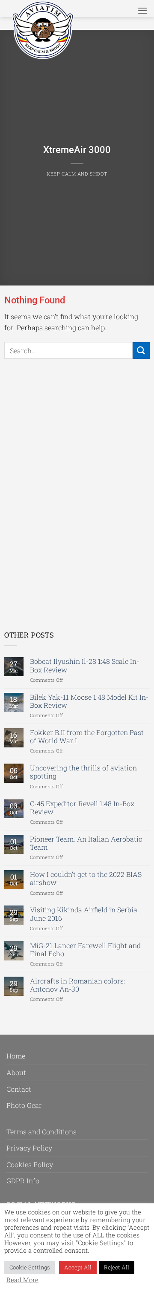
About (16, 1072)
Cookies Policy (29, 1164)
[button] (142, 10)
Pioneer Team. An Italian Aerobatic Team (86, 843)
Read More (22, 1280)
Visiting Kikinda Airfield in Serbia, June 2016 (84, 913)
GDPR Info (22, 1180)
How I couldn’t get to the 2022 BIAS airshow (86, 878)
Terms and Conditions (41, 1131)
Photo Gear (24, 1105)
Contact (18, 1088)
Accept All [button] (78, 1267)
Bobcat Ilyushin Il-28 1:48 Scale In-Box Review (84, 665)
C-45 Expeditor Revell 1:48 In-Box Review (82, 807)
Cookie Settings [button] (29, 1267)
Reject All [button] (116, 1267)
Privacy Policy (29, 1147)
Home (15, 1055)
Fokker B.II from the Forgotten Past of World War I (87, 736)
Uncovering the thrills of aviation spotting (83, 772)
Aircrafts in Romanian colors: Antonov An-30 (77, 985)
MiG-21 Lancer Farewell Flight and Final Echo (85, 949)
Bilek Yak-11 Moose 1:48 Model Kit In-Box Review (89, 701)
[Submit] (141, 350)
